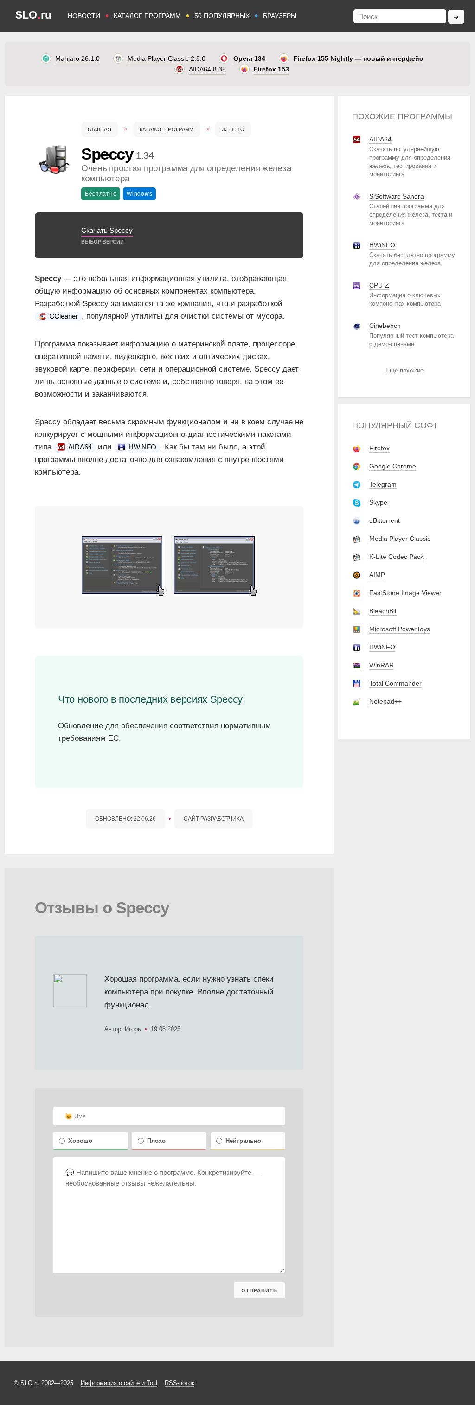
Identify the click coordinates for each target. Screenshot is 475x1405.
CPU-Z (379, 285)
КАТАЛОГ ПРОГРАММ (147, 15)
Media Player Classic (399, 538)
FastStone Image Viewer (405, 593)
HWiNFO (141, 447)
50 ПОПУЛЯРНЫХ (222, 15)
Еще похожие (404, 370)
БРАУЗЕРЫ (279, 15)
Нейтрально (243, 1140)
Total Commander (395, 683)
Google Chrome (392, 466)
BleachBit (383, 611)
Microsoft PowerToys (399, 629)
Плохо (156, 1140)
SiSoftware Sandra (396, 196)
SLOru (33, 15)
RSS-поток (179, 1382)
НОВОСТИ (84, 15)
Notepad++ (385, 701)
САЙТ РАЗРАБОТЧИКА (214, 818)
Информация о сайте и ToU (119, 1382)
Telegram (383, 484)
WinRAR (381, 665)
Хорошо (80, 1140)
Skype (378, 502)
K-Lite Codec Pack (396, 556)
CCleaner (62, 316)
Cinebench (385, 325)
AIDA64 (79, 447)
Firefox (379, 448)
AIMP (377, 574)
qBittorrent (384, 520)
